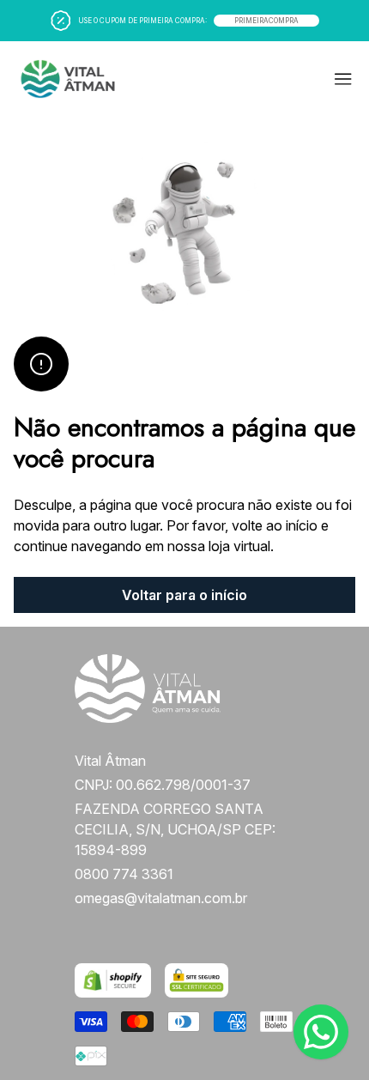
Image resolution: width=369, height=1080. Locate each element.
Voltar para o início (184, 595)
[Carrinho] (94, 79)
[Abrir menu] (271, 79)
